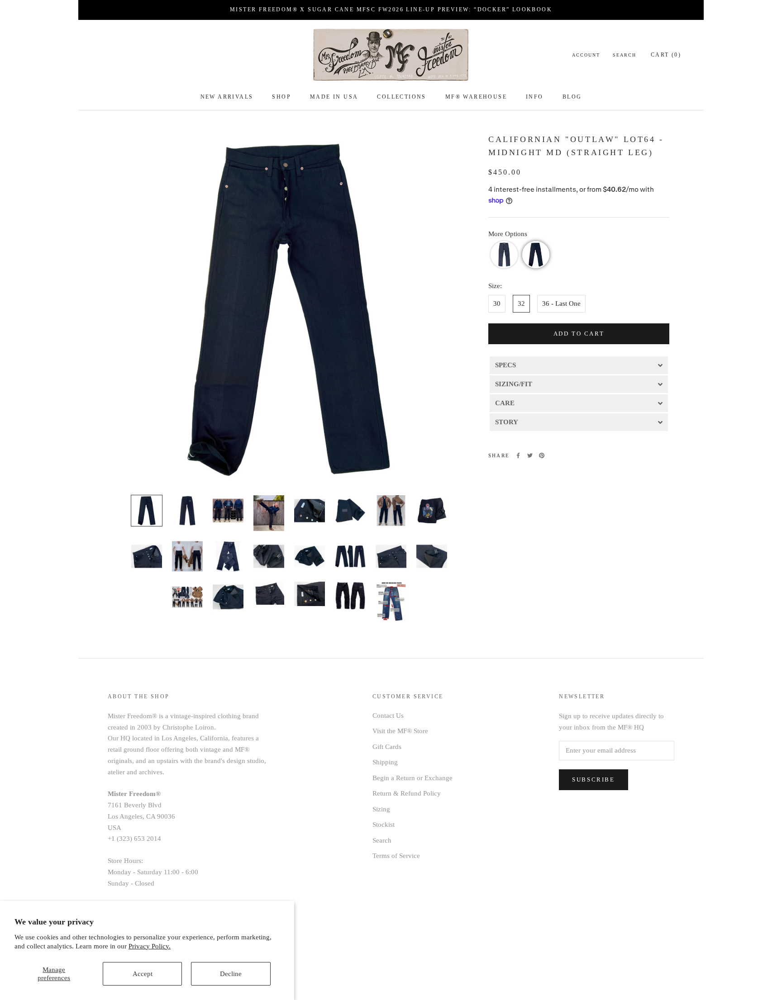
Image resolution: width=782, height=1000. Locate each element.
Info (535, 97)
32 (521, 303)
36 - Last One (561, 303)
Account (586, 54)
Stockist (383, 824)
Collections (401, 97)
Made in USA (334, 97)
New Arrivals (226, 97)
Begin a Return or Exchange (412, 778)
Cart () (666, 55)
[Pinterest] (541, 455)
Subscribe (593, 779)
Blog (572, 97)
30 (497, 303)
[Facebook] (518, 455)
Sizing (381, 809)
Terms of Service (396, 855)
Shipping (385, 762)
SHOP (281, 97)
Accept (143, 973)
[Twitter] (530, 455)
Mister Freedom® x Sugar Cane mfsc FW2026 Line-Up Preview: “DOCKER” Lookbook (391, 9)
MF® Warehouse (476, 97)
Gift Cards (386, 746)
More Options (507, 233)
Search (624, 54)
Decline (231, 973)
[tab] (578, 364)
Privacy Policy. (150, 946)
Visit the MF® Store (400, 731)
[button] (504, 254)
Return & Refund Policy (406, 793)
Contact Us (388, 715)
